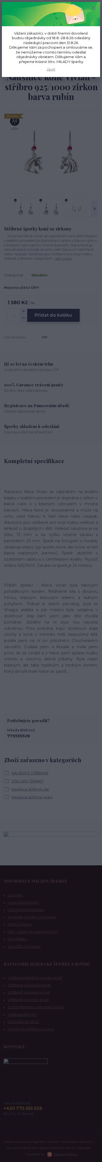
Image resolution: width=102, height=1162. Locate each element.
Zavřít (51, 69)
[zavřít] (93, 8)
